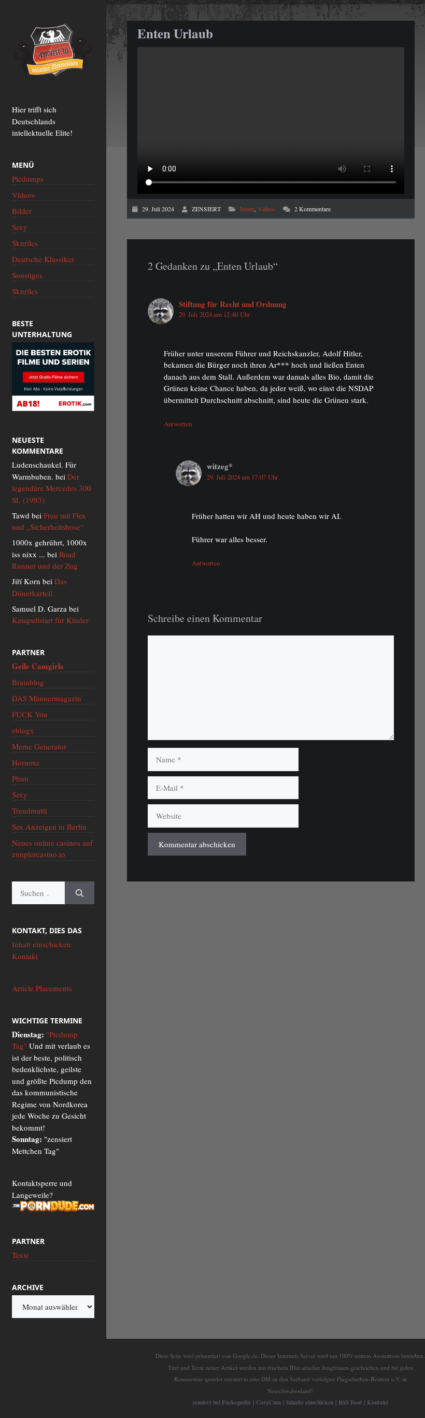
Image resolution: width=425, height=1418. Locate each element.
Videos (266, 209)
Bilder (22, 211)
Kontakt (25, 956)
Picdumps (28, 178)
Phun (20, 778)
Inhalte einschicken (309, 1402)
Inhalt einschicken (41, 944)
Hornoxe (26, 762)
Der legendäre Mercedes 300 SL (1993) (51, 488)
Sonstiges (27, 275)
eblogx (23, 730)
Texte (20, 1255)
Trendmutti (29, 810)
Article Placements (42, 988)
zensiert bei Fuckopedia (221, 1402)
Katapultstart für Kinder (50, 620)
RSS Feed (350, 1402)
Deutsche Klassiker (43, 259)
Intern (247, 209)
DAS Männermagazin (46, 698)
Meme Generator (39, 746)
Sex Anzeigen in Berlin (49, 826)
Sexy (19, 227)
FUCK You (30, 714)
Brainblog (28, 682)
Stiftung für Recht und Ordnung (233, 304)
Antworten (178, 423)
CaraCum (268, 1402)
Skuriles (25, 243)
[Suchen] (79, 893)
